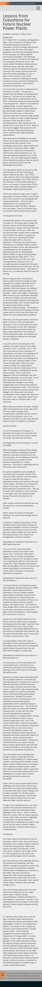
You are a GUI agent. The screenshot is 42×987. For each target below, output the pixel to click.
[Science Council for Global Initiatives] (21, 3)
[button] (38, 8)
